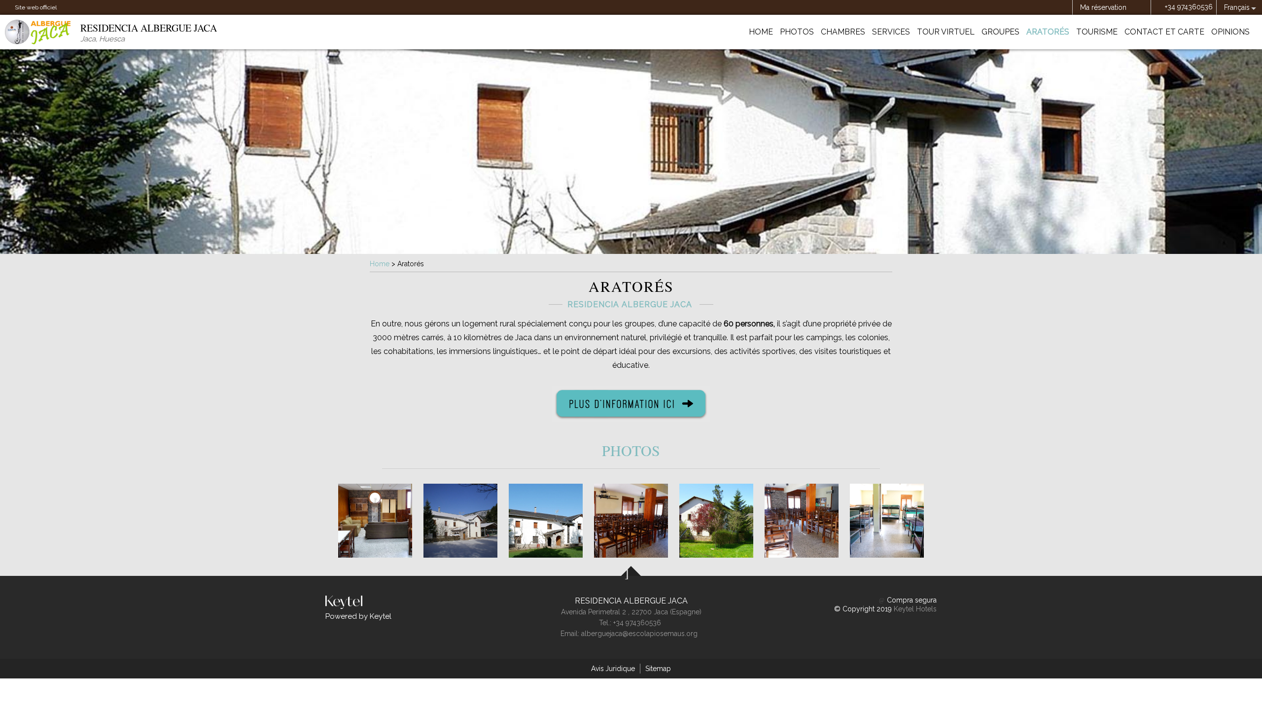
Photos (797, 31)
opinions (1230, 31)
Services (891, 31)
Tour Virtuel (946, 31)
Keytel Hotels (915, 609)
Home (761, 31)
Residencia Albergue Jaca (631, 600)
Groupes (1000, 31)
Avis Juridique (613, 669)
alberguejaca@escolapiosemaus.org (639, 634)
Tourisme (1097, 31)
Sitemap (658, 669)
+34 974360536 (1189, 7)
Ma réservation (1103, 7)
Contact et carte (1164, 31)
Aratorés (1047, 31)
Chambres (843, 31)
